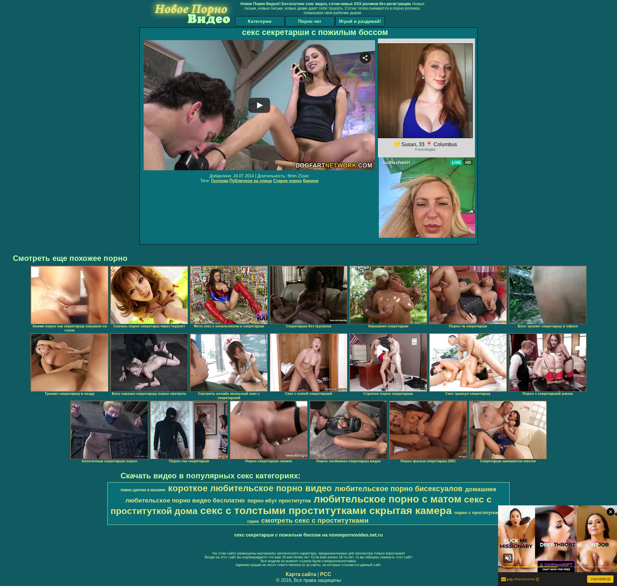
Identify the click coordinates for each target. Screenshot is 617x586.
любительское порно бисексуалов (398, 488)
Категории (260, 21)
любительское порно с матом (387, 498)
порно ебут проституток (279, 500)
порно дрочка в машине (143, 490)
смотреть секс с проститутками (315, 520)
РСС (325, 574)
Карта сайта (301, 574)
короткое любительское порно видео (250, 488)
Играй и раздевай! (360, 21)
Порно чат (309, 21)
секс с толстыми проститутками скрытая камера (326, 510)
